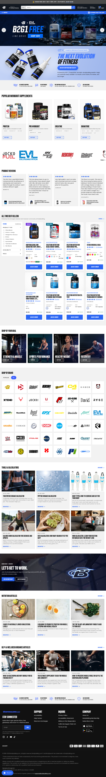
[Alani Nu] (85, 413)
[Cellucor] (72, 387)
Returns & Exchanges (41, 721)
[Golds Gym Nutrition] (21, 451)
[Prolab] (33, 438)
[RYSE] (98, 400)
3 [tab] (50, 43)
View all (101, 219)
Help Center (38, 718)
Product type (7, 227)
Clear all (18, 224)
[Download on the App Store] (88, 726)
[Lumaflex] (46, 451)
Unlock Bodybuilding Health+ (68, 68)
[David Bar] (85, 400)
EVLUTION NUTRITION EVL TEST (74, 296)
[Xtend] (8, 400)
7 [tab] (56, 43)
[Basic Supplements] (46, 426)
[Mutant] (59, 387)
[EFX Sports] (46, 413)
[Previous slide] (4, 30)
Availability (7, 250)
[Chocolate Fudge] (27, 258)
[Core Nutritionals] (85, 426)
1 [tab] (47, 43)
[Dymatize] (21, 387)
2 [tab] (49, 43)
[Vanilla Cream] (29, 258)
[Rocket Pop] (47, 256)
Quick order (34, 267)
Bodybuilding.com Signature (33, 242)
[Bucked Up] (21, 400)
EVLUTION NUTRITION (51, 242)
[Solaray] (46, 438)
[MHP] (8, 413)
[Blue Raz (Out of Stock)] (52, 256)
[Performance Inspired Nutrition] (72, 451)
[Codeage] (21, 426)
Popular (6, 378)
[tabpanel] (53, 30)
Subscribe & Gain (88, 721)
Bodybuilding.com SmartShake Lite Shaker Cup (32, 298)
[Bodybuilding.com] (4, 7)
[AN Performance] (59, 451)
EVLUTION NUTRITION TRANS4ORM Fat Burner (94, 296)
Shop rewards (21, 579)
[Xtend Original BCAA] (95, 231)
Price (5, 253)
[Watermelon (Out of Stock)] (54, 256)
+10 (97, 254)
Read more (100, 467)
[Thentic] (98, 438)
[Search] (73, 7)
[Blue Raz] (67, 258)
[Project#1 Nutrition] (72, 426)
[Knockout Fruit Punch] (92, 254)
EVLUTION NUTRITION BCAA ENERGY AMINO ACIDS (52, 246)
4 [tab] (51, 43)
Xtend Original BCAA (94, 244)
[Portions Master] (59, 426)
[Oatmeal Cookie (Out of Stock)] (31, 258)
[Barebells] (72, 413)
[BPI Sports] (33, 413)
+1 (56, 256)
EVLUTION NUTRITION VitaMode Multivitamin (54, 296)
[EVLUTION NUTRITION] (98, 413)
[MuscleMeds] (21, 413)
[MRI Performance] (21, 438)
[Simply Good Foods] (85, 438)
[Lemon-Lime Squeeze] (95, 254)
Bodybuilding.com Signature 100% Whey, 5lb (33, 246)
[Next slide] (102, 30)
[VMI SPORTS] (8, 438)
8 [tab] (58, 43)
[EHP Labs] (8, 451)
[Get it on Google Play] (88, 730)
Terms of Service (16, 733)
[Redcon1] (46, 387)
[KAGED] (85, 387)
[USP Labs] (85, 451)
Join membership (8, 579)
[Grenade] (8, 426)
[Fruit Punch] (49, 256)
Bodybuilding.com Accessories (31, 293)
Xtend (88, 242)
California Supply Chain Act (67, 724)
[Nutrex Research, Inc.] (33, 387)
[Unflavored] (47, 308)
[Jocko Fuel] (33, 400)
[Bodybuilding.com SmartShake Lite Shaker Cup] (34, 281)
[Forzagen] (98, 426)
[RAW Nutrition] (72, 438)
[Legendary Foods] (33, 451)
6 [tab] (55, 43)
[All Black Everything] (59, 438)
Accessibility (38, 715)
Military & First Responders (67, 721)
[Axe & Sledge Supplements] (72, 400)
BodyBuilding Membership (91, 718)
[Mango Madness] (90, 254)
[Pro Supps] (59, 400)
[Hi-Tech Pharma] (33, 426)
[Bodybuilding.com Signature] (8, 387)
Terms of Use (62, 727)
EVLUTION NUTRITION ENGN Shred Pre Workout (73, 246)
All (14, 378)
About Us (85, 715)
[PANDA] (98, 387)
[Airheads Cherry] (88, 254)
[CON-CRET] (59, 413)
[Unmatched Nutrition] (46, 400)
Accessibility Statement (66, 718)
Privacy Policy (5, 733)
